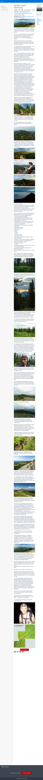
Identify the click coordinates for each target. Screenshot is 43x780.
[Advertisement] (24, 700)
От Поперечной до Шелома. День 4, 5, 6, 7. (39, 14)
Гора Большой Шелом (24, 11)
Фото (30, 13)
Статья (3, 5)
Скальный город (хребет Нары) (21, 13)
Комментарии (4, 7)
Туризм (15, 14)
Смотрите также (5, 9)
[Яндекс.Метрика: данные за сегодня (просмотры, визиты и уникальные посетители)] (5, 766)
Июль (23, 14)
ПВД (20, 14)
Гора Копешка (27, 9)
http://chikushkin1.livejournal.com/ (26, 16)
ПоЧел (2, 1)
